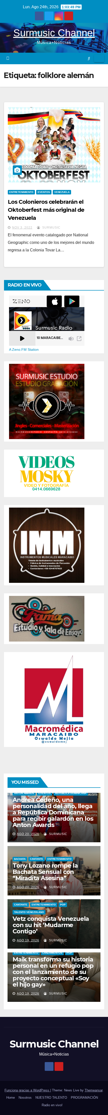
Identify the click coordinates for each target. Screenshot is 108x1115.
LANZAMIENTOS (52, 952)
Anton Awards (24, 793)
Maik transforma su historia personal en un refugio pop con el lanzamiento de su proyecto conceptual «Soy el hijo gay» (53, 972)
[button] (89, 58)
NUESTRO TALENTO (51, 1097)
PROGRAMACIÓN (84, 1097)
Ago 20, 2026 (28, 834)
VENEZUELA (62, 192)
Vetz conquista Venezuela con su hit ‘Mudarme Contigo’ (51, 925)
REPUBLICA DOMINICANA (70, 793)
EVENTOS (44, 192)
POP (63, 904)
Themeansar (93, 1090)
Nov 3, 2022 (22, 227)
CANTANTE (36, 859)
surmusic (51, 227)
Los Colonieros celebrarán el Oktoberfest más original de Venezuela (46, 209)
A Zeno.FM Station (24, 349)
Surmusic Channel (54, 32)
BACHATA (20, 859)
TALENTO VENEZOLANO (29, 912)
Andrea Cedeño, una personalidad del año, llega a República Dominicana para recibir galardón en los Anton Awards (53, 812)
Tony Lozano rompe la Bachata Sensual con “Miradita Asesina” (45, 872)
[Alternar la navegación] (99, 58)
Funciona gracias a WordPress (27, 1090)
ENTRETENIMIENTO (21, 192)
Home (10, 1097)
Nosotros (25, 1097)
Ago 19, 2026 (28, 940)
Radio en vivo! (52, 1105)
